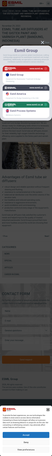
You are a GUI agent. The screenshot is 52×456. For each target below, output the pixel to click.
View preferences (26, 450)
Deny (26, 442)
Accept (26, 435)
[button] (48, 409)
